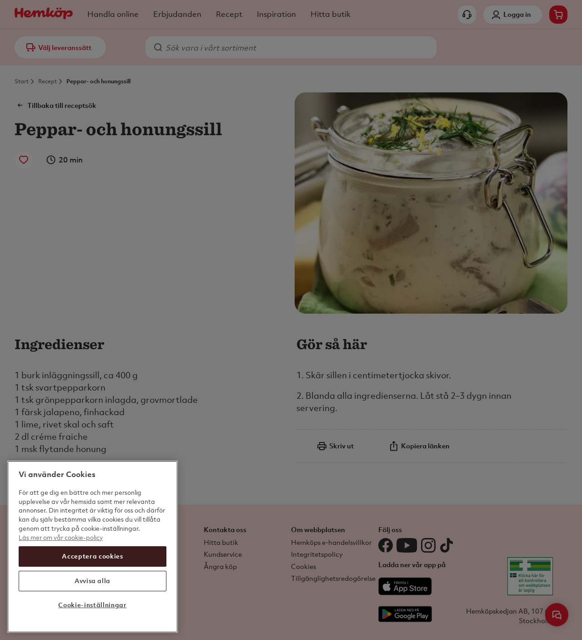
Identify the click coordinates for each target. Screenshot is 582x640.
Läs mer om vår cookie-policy (61, 537)
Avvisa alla (92, 580)
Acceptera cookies (92, 556)
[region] (92, 547)
